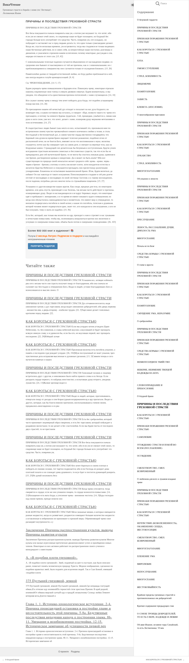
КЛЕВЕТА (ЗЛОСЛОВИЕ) (150, 106)
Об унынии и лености (147, 178)
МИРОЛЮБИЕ (144, 563)
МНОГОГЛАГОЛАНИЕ (148, 170)
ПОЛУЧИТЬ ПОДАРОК (43, 246)
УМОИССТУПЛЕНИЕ (148, 68)
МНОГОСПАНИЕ (146, 238)
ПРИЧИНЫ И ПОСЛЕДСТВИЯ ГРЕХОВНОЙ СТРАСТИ (68, 275)
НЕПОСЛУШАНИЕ (147, 571)
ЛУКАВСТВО (144, 155)
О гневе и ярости (145, 264)
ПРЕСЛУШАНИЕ (146, 219)
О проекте (63, 651)
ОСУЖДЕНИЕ (144, 455)
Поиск (160, 3)
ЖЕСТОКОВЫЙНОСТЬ (149, 587)
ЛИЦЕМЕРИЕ (144, 83)
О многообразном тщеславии (151, 114)
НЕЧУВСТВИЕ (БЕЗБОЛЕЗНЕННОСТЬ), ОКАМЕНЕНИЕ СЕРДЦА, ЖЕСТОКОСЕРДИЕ (157, 526)
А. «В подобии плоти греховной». (51, 557)
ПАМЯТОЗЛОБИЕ (146, 91)
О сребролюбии (144, 321)
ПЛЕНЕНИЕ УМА (146, 556)
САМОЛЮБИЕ (144, 436)
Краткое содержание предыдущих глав (155, 605)
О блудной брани (145, 396)
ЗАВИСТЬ (142, 99)
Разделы (75, 651)
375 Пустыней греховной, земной (51, 580)
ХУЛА (140, 60)
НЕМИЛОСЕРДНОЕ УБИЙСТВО (153, 361)
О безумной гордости (147, 19)
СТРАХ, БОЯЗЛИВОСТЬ (149, 76)
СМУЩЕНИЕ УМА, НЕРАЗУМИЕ (153, 313)
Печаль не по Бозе (145, 246)
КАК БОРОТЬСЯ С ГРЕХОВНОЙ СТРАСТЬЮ (61, 321)
